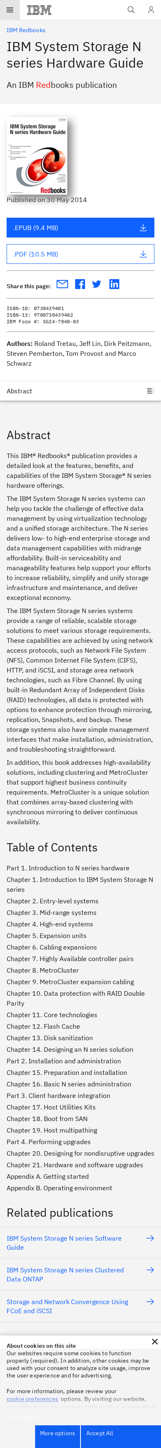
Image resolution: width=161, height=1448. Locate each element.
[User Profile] (151, 10)
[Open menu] (10, 10)
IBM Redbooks (26, 30)
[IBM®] (39, 10)
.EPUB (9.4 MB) (35, 227)
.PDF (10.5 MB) (35, 254)
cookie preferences (32, 1399)
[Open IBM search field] (131, 10)
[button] (155, 1342)
